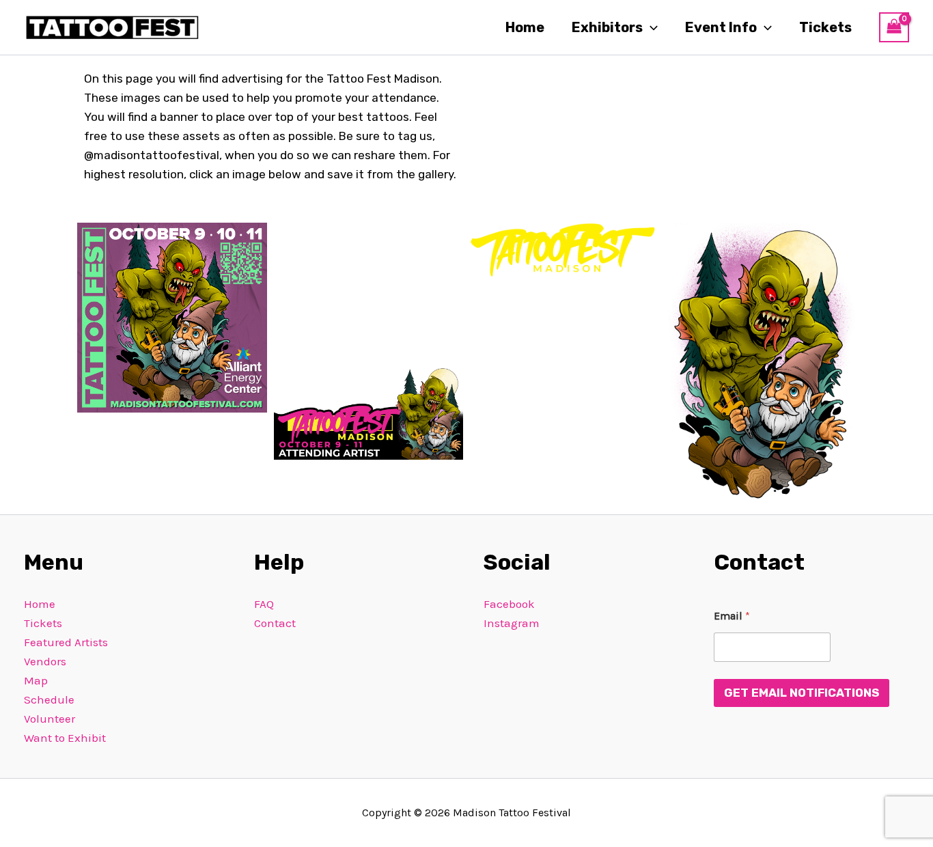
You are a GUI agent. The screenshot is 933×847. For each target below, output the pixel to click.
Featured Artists (66, 642)
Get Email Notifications (801, 692)
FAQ (264, 604)
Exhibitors (607, 27)
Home (524, 27)
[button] (650, 27)
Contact (275, 623)
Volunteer (49, 718)
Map (36, 680)
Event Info (721, 27)
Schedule (49, 699)
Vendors (45, 661)
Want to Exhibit (65, 738)
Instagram (512, 623)
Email (732, 615)
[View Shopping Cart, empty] (894, 27)
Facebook (509, 604)
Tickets (825, 27)
